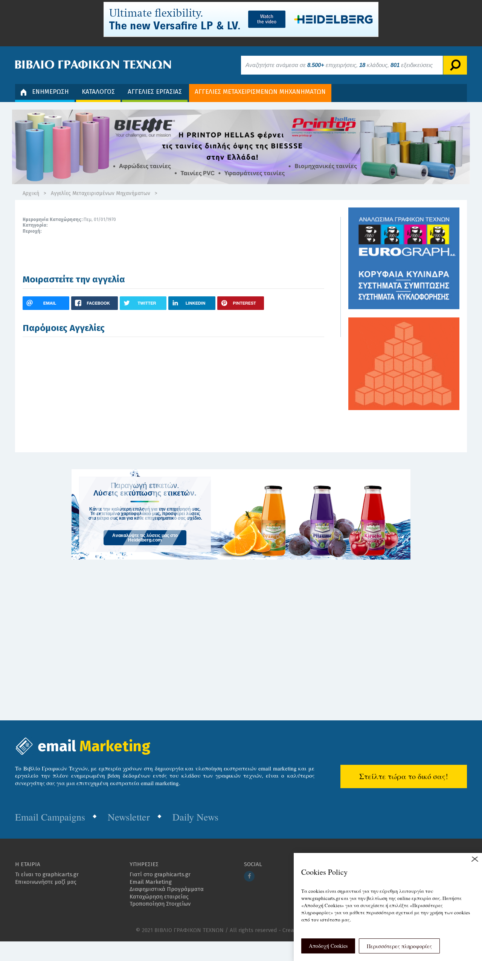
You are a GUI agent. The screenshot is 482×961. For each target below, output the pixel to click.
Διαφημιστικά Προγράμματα (167, 889)
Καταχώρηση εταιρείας (159, 896)
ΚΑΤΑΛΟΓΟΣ (98, 92)
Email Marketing (151, 882)
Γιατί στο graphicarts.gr (160, 874)
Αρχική (31, 193)
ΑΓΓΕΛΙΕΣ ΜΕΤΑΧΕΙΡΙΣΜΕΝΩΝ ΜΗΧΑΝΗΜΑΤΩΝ (260, 92)
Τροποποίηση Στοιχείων (160, 903)
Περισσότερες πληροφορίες (399, 946)
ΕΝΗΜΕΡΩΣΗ (50, 92)
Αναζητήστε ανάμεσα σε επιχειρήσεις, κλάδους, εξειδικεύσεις (339, 65)
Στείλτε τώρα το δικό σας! (403, 776)
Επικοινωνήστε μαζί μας (45, 882)
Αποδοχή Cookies (328, 945)
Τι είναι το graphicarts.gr (47, 874)
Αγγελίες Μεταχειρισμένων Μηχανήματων (100, 193)
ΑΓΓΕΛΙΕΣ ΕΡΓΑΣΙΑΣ (155, 92)
